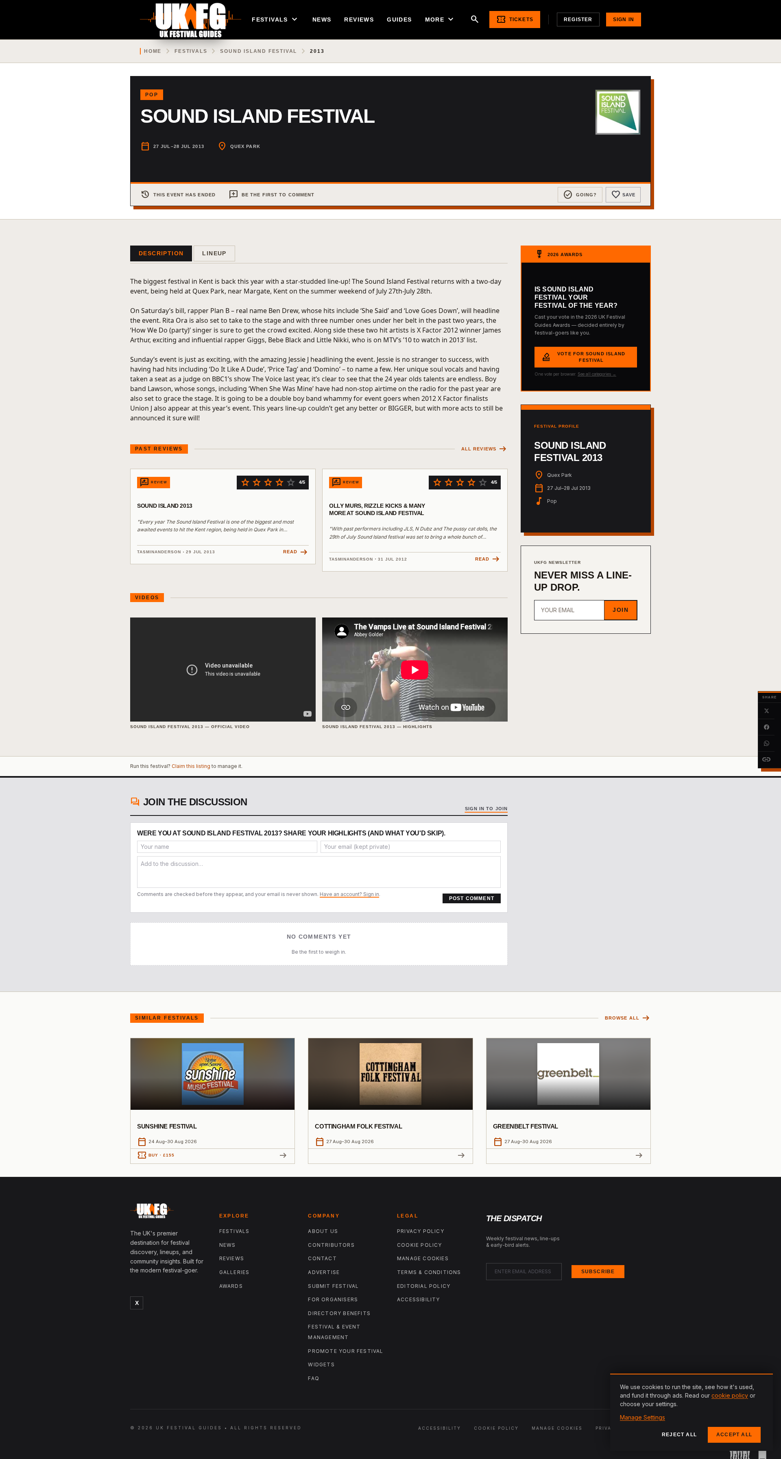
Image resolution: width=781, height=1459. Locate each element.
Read (296, 552)
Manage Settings (642, 1417)
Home (152, 51)
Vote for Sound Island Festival (583, 357)
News (322, 19)
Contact (322, 1258)
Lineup (214, 253)
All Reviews (484, 449)
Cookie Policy (419, 1245)
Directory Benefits (339, 1313)
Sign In (623, 19)
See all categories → (597, 374)
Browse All (628, 1018)
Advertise (324, 1272)
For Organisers (333, 1299)
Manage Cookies (423, 1258)
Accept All (734, 1434)
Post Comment (471, 898)
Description (161, 253)
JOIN (620, 610)
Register (578, 19)
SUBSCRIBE (598, 1271)
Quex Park (245, 146)
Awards (231, 1286)
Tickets (514, 19)
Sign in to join (486, 808)
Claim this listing (191, 766)
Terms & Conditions (429, 1272)
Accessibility (418, 1299)
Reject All (679, 1434)
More (440, 19)
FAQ (313, 1378)
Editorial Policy (423, 1286)
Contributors (331, 1245)
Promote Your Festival (345, 1351)
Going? (580, 194)
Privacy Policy (420, 1231)
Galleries (234, 1272)
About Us (323, 1231)
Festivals (275, 19)
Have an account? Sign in (349, 894)
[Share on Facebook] (766, 727)
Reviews (359, 19)
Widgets (321, 1364)
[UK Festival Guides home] (168, 1212)
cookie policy (729, 1395)
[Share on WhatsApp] (766, 743)
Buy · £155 (156, 1155)
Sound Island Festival (258, 51)
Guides (399, 19)
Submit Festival (333, 1286)
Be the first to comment (271, 195)
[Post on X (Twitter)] (766, 711)
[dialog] (691, 1412)
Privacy (607, 1428)
